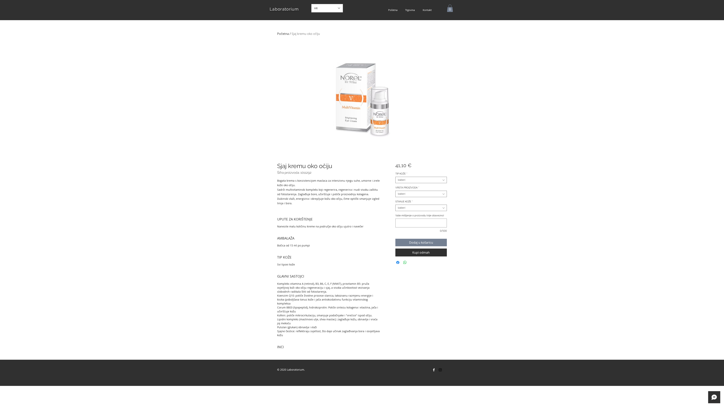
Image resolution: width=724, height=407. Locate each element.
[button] (450, 8)
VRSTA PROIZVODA (407, 187)
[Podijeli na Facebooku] (398, 262)
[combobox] (421, 180)
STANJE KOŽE (404, 201)
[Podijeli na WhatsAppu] (405, 262)
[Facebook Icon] (434, 370)
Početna (283, 34)
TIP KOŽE (401, 173)
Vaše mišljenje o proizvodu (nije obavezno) (419, 215)
